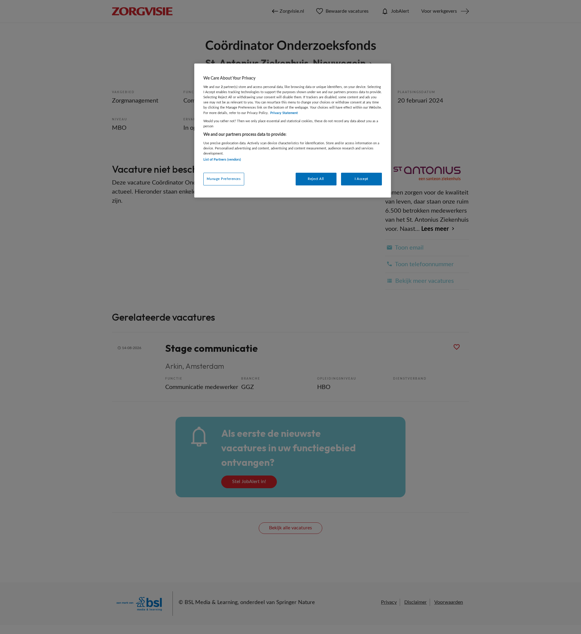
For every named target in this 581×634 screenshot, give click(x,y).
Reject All (316, 179)
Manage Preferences (224, 179)
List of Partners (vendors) (222, 159)
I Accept (361, 179)
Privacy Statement (284, 113)
